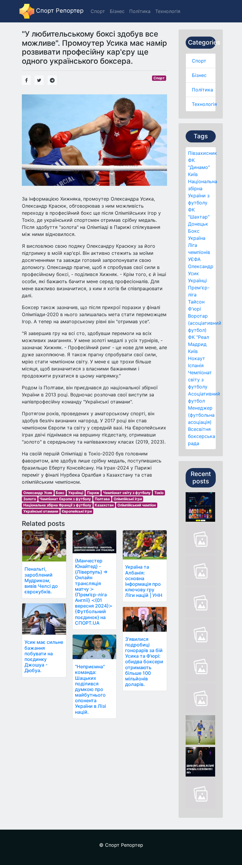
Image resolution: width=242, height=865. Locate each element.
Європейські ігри (77, 511)
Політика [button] (140, 11)
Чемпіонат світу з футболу (200, 380)
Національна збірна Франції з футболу (57, 505)
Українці (197, 280)
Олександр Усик (37, 492)
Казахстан (104, 505)
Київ (193, 351)
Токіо (158, 492)
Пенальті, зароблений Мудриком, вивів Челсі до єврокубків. (41, 580)
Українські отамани (40, 511)
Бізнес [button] (117, 11)
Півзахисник (202, 153)
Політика (202, 90)
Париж (93, 492)
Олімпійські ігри (128, 499)
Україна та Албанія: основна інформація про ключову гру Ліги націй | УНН (143, 581)
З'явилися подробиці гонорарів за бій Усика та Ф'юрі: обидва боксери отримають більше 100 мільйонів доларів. (144, 661)
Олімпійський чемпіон (136, 505)
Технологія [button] (167, 11)
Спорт (199, 61)
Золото (29, 499)
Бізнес (199, 75)
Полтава (102, 499)
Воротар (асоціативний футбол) (204, 323)
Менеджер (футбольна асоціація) (201, 415)
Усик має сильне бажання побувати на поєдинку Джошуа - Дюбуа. (43, 656)
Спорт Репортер (59, 10)
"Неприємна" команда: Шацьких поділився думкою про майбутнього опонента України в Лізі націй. (90, 689)
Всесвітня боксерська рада (201, 436)
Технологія (204, 104)
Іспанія (196, 365)
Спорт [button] (98, 11)
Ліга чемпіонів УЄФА (199, 252)
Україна (196, 238)
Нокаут (196, 358)
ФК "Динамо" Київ (199, 167)
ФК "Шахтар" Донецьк (199, 217)
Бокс (194, 231)
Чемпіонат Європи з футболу (65, 499)
